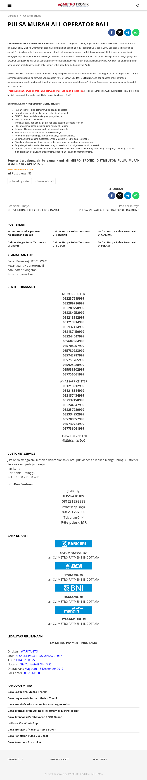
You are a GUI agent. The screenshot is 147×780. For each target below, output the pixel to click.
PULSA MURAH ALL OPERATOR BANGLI (34, 208)
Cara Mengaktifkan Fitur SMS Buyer (32, 729)
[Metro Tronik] (73, 5)
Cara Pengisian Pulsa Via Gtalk (28, 735)
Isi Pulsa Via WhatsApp (23, 723)
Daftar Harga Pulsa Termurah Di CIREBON (72, 233)
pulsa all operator (20, 181)
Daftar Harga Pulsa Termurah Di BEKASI (117, 244)
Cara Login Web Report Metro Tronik (33, 698)
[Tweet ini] (119, 32)
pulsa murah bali (44, 181)
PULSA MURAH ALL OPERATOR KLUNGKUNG (109, 208)
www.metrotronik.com (21, 169)
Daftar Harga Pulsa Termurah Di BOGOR (72, 244)
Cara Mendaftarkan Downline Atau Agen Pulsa (39, 704)
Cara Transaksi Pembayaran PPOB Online (35, 716)
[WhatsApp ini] (135, 32)
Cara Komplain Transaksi (24, 742)
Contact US (15, 759)
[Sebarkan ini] (111, 32)
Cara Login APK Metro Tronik (27, 691)
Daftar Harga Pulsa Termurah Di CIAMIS (27, 244)
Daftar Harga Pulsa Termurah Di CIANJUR (117, 233)
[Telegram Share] (127, 32)
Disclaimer (100, 759)
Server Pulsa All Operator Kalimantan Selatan (24, 233)
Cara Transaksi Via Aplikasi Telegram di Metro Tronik (43, 710)
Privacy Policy (59, 759)
